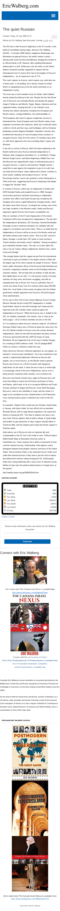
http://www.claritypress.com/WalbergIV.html (30, 593)
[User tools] (54, 36)
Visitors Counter (8, 517)
